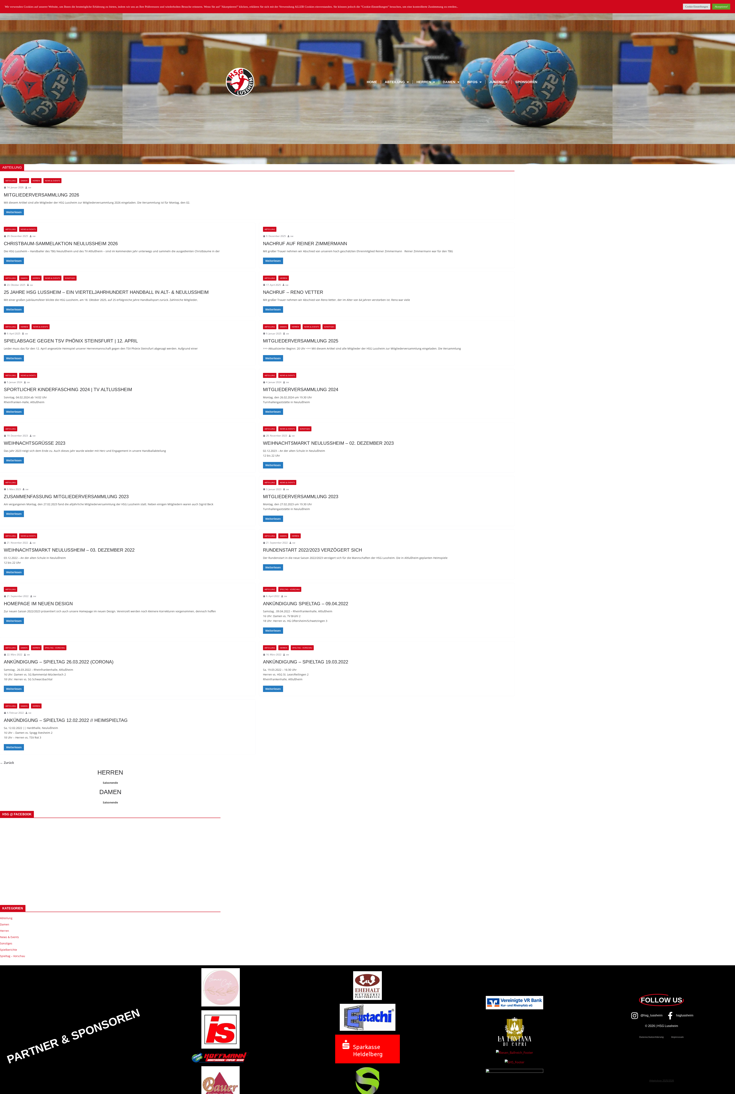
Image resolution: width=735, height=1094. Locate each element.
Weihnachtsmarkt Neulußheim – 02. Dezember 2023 (328, 443)
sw (29, 187)
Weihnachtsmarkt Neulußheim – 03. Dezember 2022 (69, 550)
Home (372, 82)
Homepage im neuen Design (38, 603)
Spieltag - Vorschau (290, 589)
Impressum (677, 1037)
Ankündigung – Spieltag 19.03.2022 (305, 661)
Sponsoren (526, 82)
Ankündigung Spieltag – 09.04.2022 (305, 603)
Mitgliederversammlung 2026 (41, 194)
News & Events (52, 180)
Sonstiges (70, 278)
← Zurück (7, 763)
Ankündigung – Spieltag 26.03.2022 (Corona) (59, 661)
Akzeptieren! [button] (721, 6)
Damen (24, 180)
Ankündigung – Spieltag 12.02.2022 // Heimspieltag (66, 720)
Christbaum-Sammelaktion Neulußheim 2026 (61, 243)
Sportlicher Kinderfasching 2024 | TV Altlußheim (68, 389)
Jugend (496, 82)
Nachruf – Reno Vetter (293, 292)
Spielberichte (8, 950)
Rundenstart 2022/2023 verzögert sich (312, 550)
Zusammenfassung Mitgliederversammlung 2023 (66, 496)
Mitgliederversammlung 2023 (300, 496)
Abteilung (10, 180)
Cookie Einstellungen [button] (696, 6)
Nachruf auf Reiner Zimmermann (305, 243)
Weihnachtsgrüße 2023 (34, 443)
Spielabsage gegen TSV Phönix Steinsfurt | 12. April (71, 340)
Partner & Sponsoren (73, 1036)
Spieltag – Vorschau (12, 956)
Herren (36, 180)
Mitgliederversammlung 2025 (300, 340)
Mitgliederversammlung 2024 (300, 389)
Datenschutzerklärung (651, 1037)
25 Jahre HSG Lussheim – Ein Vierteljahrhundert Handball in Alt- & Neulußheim (106, 292)
